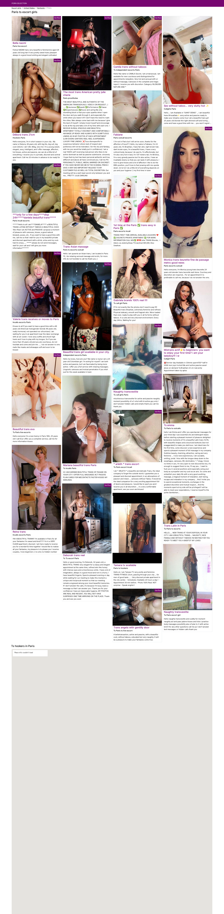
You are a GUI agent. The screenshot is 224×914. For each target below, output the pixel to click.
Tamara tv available (125, 565)
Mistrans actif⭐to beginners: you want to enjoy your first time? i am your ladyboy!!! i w (187, 352)
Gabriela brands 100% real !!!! (130, 300)
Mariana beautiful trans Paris (79, 465)
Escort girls (16, 8)
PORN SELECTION (19, 3)
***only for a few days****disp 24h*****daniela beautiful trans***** (34, 216)
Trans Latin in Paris (175, 525)
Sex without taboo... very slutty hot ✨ (186, 105)
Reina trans (19, 531)
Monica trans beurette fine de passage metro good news (186, 261)
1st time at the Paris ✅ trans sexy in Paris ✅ (135, 227)
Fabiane (118, 134)
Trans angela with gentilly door (131, 627)
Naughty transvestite (126, 391)
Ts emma (169, 425)
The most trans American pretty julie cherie (84, 93)
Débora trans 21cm (24, 134)
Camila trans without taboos (130, 66)
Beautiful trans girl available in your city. (86, 352)
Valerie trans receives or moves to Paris (36, 319)
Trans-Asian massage (75, 246)
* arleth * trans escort (126, 464)
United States (29, 8)
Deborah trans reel (74, 555)
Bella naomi (19, 43)
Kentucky (41, 8)
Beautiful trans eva (24, 429)
